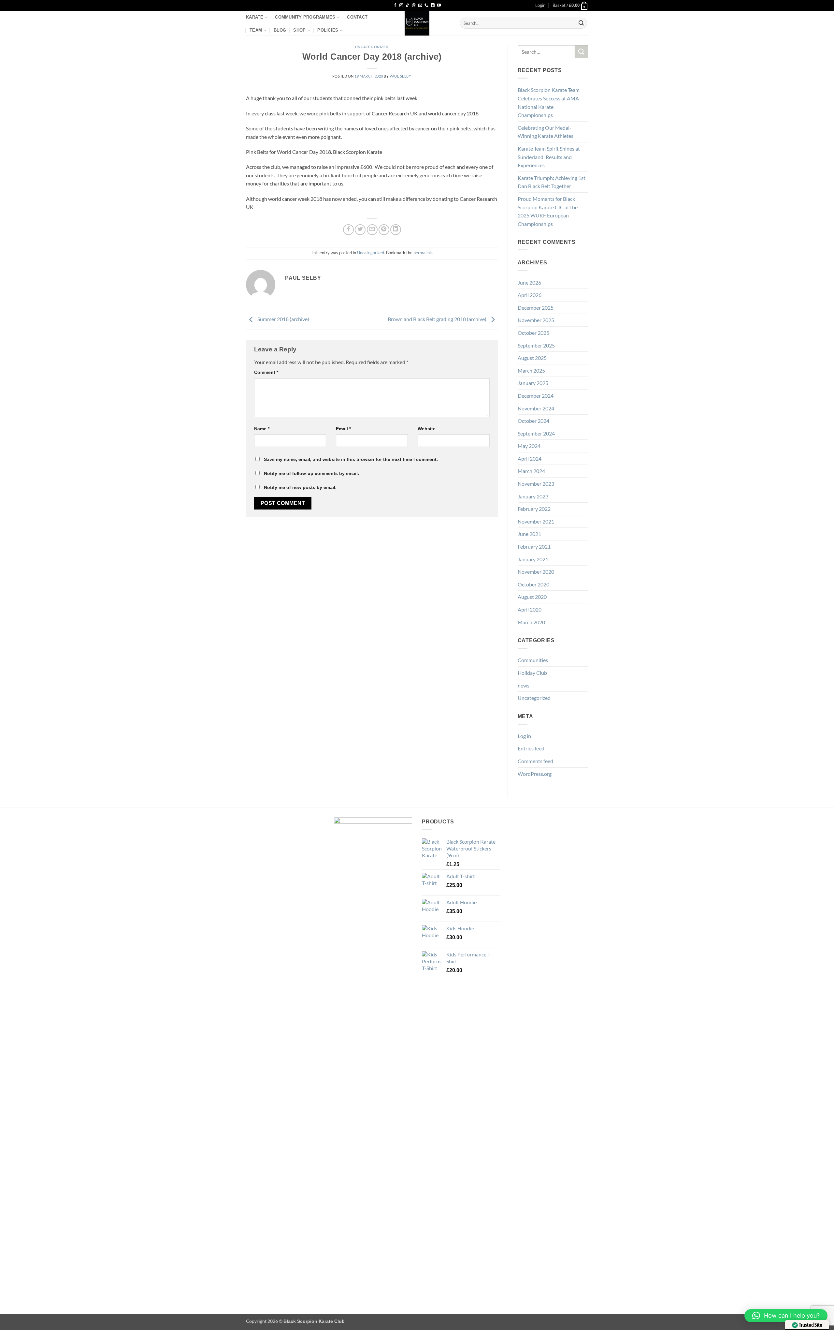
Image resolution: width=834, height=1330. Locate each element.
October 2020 (533, 584)
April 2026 (529, 295)
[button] (540, 5)
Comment (266, 372)
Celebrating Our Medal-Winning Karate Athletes (545, 132)
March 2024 (531, 471)
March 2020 (531, 622)
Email (343, 428)
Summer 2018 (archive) (282, 319)
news (523, 685)
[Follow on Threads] (414, 5)
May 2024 (529, 446)
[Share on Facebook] (348, 229)
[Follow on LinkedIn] (433, 5)
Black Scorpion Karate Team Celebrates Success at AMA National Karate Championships (549, 102)
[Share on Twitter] (360, 229)
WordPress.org (535, 774)
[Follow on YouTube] (439, 5)
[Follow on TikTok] (408, 5)
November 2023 (536, 483)
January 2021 (533, 559)
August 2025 (532, 358)
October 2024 (533, 421)
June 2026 (529, 282)
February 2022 (534, 509)
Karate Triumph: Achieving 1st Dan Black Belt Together (551, 182)
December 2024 (536, 395)
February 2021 (534, 546)
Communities (533, 660)
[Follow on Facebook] (395, 5)
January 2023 (533, 496)
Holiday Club (532, 673)
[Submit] (581, 23)
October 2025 (533, 333)
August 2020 (532, 597)
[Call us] (426, 5)
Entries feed (531, 748)
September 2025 (536, 345)
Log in (524, 736)
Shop (299, 30)
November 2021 (536, 521)
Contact (357, 17)
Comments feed (535, 761)
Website (427, 428)
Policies (327, 30)
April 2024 (529, 458)
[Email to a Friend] (372, 229)
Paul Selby (400, 76)
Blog (280, 30)
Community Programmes (305, 17)
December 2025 (536, 307)
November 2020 (536, 572)
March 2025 (531, 370)
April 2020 (529, 609)
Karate (255, 17)
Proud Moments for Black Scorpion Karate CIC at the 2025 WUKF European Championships (548, 211)
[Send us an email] (420, 5)
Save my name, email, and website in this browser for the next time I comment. (351, 459)
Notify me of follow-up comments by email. (311, 473)
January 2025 (533, 383)
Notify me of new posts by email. (300, 487)
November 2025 (536, 320)
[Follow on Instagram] (401, 5)
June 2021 (529, 534)
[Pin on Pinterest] (384, 229)
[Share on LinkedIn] (395, 229)
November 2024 (536, 408)
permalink (422, 252)
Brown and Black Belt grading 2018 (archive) (437, 319)
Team (256, 30)
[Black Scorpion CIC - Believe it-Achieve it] (417, 23)
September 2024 (536, 433)
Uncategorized (372, 47)
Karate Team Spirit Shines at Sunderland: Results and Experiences (549, 156)
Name (261, 428)
